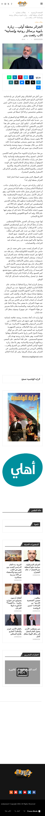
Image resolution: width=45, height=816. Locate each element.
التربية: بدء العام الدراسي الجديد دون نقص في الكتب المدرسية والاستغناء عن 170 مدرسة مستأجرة (13, 571)
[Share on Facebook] (31, 77)
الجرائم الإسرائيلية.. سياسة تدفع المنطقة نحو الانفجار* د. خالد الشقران (32, 568)
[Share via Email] (38, 87)
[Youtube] (2, 4)
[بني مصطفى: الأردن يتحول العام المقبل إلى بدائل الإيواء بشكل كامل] (32, 620)
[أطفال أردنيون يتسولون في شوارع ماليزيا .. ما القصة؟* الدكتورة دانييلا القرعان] (13, 589)
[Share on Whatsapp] (9, 77)
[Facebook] (11, 4)
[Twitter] (8, 4)
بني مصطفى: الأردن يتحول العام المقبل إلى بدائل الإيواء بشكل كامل (32, 632)
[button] (7, 672)
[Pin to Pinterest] (20, 77)
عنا (25, 811)
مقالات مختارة (21, 12)
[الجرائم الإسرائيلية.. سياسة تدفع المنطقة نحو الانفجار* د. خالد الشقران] (32, 555)
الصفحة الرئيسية (37, 12)
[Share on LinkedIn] (14, 77)
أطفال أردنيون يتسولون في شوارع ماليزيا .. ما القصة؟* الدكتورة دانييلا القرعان (13, 603)
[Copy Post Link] (33, 82)
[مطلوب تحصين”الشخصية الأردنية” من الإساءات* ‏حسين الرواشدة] (32, 589)
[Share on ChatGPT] (16, 82)
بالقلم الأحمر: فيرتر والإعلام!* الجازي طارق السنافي (14, 631)
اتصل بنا (17, 811)
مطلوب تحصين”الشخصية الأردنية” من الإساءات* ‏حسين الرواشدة (33, 603)
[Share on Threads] (27, 82)
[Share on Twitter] (26, 77)
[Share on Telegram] (38, 82)
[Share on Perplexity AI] (11, 82)
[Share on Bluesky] (22, 82)
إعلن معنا (8, 811)
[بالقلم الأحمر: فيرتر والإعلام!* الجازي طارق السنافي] (13, 620)
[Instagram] (5, 4)
